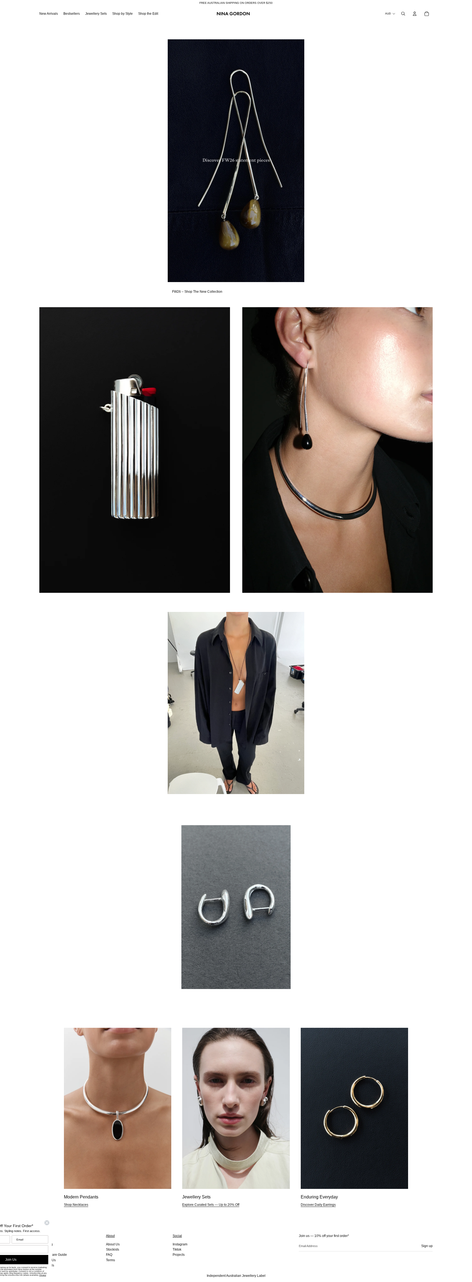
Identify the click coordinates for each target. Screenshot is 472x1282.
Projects (179, 1255)
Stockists (112, 1249)
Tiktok (177, 1249)
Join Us (41, 1260)
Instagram (180, 1244)
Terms (110, 1260)
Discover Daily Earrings (318, 1205)
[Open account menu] (415, 14)
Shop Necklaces (76, 1205)
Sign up (427, 1246)
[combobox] (11, 1249)
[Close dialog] (77, 1222)
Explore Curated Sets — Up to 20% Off (210, 1205)
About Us (113, 1244)
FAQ (109, 1255)
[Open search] (403, 14)
